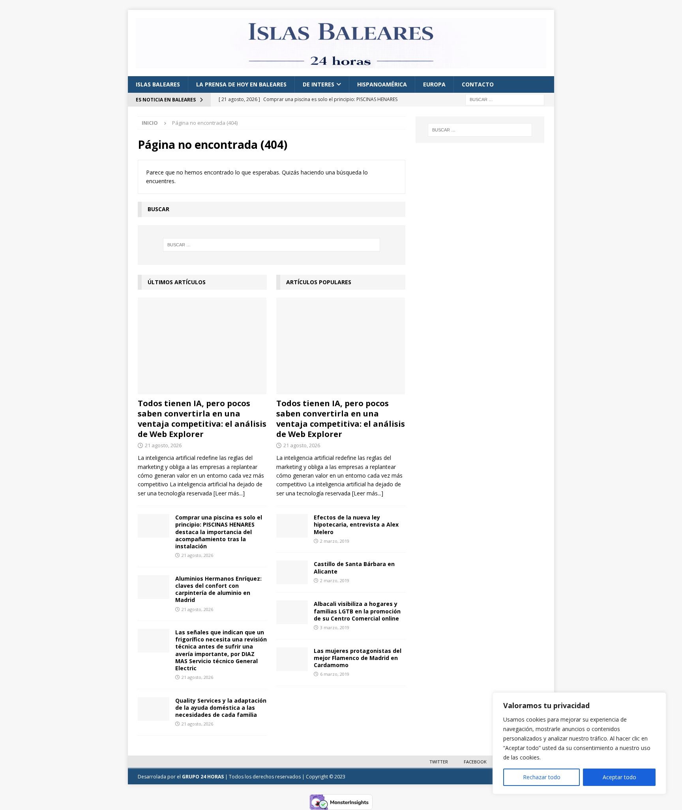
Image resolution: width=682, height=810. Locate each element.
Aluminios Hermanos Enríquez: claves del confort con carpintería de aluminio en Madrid (218, 589)
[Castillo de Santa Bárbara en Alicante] (292, 572)
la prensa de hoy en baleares (241, 84)
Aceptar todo (619, 777)
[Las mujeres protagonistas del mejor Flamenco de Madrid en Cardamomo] (292, 659)
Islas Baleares (158, 84)
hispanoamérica (382, 84)
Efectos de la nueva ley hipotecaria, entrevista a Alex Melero (356, 524)
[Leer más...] (229, 493)
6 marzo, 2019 (334, 674)
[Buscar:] (504, 99)
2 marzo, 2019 (334, 541)
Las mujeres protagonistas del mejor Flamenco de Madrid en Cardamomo (357, 658)
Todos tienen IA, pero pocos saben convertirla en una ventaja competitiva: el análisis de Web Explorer (202, 418)
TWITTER (438, 762)
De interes (318, 84)
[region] (579, 743)
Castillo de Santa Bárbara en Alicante (354, 567)
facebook (475, 762)
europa (434, 84)
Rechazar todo (541, 777)
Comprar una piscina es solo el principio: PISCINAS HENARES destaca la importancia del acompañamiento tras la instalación (218, 532)
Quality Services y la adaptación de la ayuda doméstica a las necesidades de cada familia (220, 707)
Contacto (478, 84)
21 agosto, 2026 (163, 445)
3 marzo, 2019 (334, 627)
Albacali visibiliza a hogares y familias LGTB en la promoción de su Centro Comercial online (357, 611)
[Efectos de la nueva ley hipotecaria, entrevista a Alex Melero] (292, 526)
